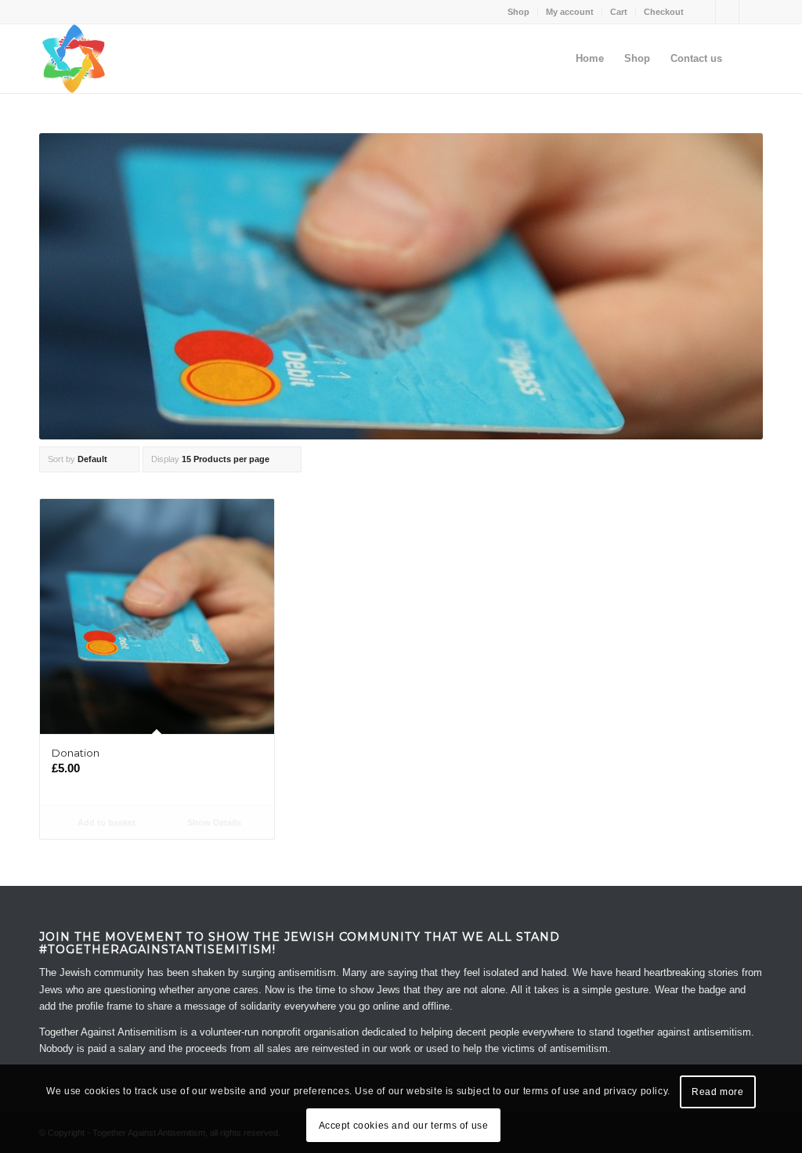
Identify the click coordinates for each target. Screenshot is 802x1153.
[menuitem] (519, 12)
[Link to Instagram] (751, 11)
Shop (518, 11)
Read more (717, 1091)
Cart (618, 11)
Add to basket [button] (105, 822)
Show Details (213, 822)
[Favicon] (73, 58)
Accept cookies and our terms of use (404, 1125)
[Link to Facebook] (703, 11)
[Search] (747, 58)
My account (570, 11)
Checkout (664, 11)
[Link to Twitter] (727, 11)
